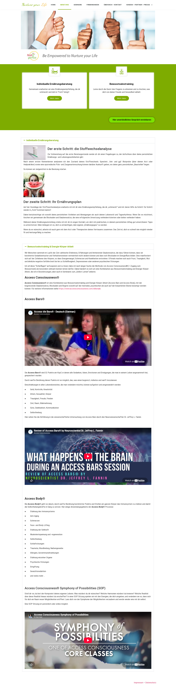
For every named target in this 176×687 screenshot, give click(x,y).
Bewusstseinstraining (121, 84)
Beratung (64, 5)
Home (53, 5)
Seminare (78, 5)
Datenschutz (150, 682)
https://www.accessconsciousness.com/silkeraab (80, 289)
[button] (54, 98)
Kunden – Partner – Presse (138, 5)
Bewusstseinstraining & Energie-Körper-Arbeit (51, 246)
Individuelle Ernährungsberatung (54, 84)
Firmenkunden (93, 5)
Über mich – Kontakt (113, 5)
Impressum (138, 682)
